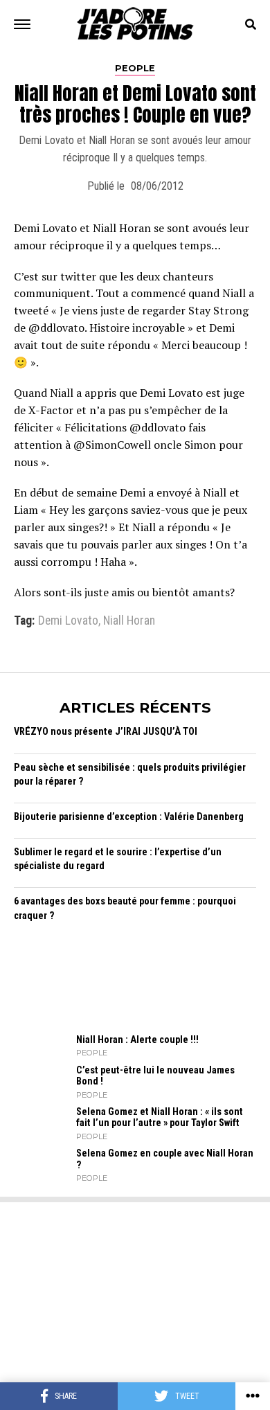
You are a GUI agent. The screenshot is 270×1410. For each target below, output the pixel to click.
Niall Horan (129, 621)
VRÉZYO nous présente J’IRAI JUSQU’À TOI (105, 732)
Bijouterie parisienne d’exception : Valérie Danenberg (129, 817)
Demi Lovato (68, 621)
